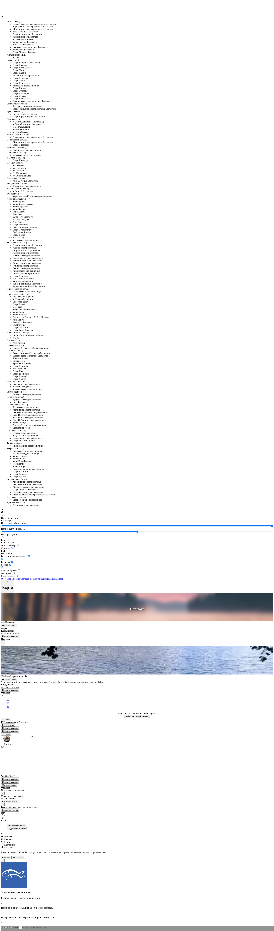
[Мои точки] (8, 703)
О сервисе (6, 579)
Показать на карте (10, 636)
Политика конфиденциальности (48, 579)
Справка (16, 579)
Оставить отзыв (9, 625)
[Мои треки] (8, 706)
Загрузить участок (10, 810)
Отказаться (18, 857)
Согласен (6, 857)
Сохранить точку (17, 826)
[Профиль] (8, 700)
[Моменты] (8, 708)
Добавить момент (18, 829)
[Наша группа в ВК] (137, 834)
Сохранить (9, 801)
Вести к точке (8, 725)
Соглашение (26, 579)
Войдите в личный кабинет (137, 716)
